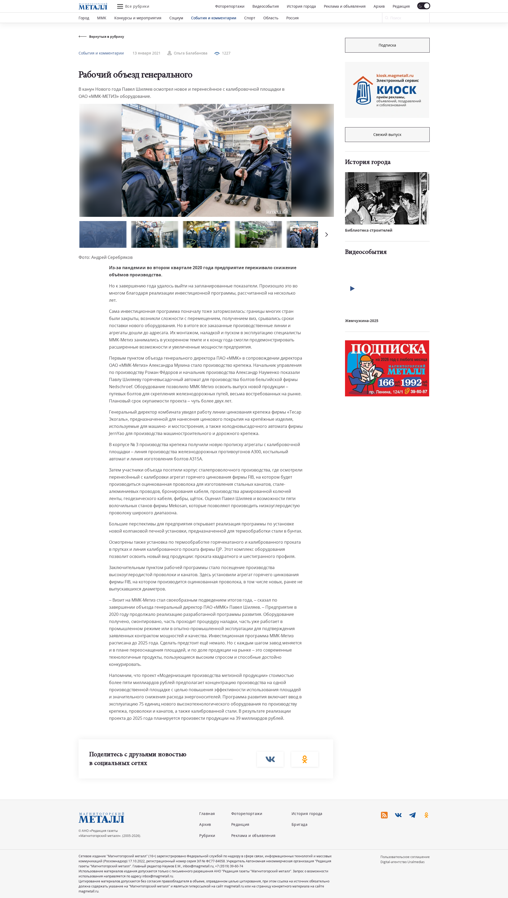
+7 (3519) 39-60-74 (229, 866)
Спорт (249, 17)
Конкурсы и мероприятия (137, 17)
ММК (101, 17)
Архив (379, 6)
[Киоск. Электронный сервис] (387, 90)
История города (301, 6)
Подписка (387, 45)
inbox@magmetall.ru (198, 866)
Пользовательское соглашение (405, 857)
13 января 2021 (147, 53)
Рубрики (207, 835)
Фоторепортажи (229, 6)
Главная (207, 813)
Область (270, 17)
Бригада (300, 824)
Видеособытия (265, 6)
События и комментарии (213, 17)
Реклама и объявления (345, 6)
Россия (292, 17)
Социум (176, 17)
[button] (326, 234)
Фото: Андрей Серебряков (106, 257)
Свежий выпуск (387, 134)
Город (84, 17)
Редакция (401, 6)
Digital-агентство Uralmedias (402, 862)
